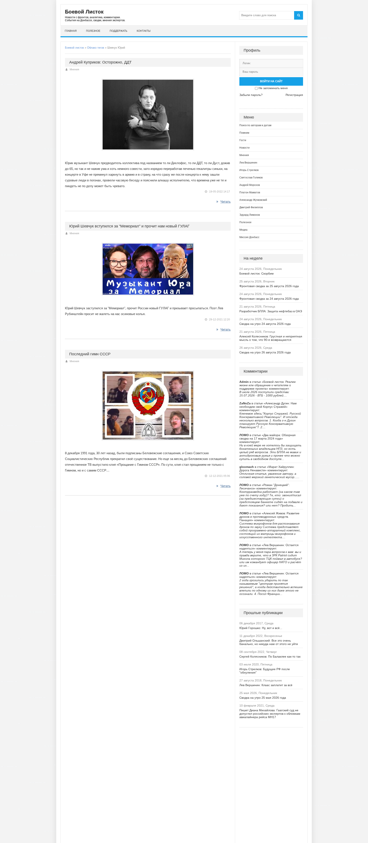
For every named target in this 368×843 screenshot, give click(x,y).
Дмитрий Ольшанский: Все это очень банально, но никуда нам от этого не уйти (268, 642)
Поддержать (118, 30)
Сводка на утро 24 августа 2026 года (265, 323)
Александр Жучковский (253, 199)
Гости (242, 140)
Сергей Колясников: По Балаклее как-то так (269, 656)
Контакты (144, 30)
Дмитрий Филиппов (251, 207)
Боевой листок (74, 47)
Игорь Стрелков (249, 170)
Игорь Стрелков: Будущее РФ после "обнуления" (264, 670)
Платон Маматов (249, 192)
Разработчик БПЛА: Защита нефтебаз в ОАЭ (270, 311)
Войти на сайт (271, 81)
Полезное (93, 30)
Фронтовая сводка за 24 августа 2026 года (269, 298)
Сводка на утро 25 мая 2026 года (262, 697)
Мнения (74, 69)
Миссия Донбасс (249, 237)
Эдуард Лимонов (249, 214)
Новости (244, 147)
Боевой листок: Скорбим (256, 273)
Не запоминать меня (273, 88)
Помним (244, 132)
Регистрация (294, 95)
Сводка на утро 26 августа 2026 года (265, 352)
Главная (71, 30)
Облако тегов (95, 47)
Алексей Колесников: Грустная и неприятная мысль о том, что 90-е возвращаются (270, 338)
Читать (225, 201)
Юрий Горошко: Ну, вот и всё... (260, 628)
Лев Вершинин (248, 162)
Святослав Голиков (251, 177)
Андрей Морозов (249, 185)
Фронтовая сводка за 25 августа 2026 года (269, 286)
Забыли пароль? (251, 95)
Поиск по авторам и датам (255, 125)
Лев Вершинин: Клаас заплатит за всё (265, 685)
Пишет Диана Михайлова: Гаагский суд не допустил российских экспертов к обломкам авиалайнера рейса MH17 (269, 714)
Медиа (243, 229)
